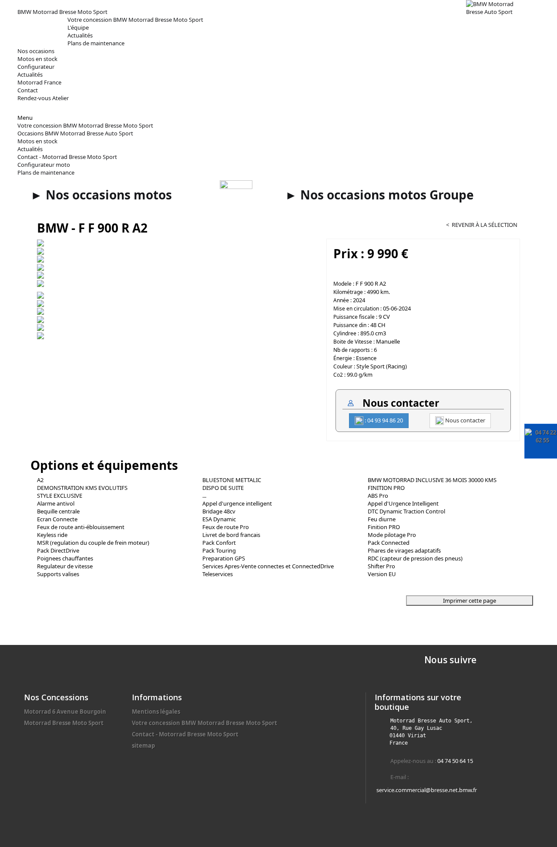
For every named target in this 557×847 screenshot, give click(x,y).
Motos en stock (37, 141)
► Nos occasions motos (101, 194)
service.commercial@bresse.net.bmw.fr (426, 790)
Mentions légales (156, 711)
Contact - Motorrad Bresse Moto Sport (67, 157)
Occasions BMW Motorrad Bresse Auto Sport (75, 133)
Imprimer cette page (469, 600)
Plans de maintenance (95, 43)
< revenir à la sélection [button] (481, 225)
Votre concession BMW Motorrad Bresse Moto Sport (135, 20)
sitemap (143, 745)
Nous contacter (464, 420)
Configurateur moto (43, 165)
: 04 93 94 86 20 (383, 420)
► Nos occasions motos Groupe (379, 194)
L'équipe (78, 27)
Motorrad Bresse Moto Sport (64, 723)
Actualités (80, 35)
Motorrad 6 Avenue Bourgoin (65, 711)
